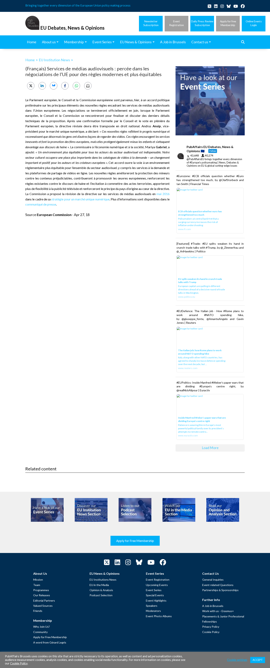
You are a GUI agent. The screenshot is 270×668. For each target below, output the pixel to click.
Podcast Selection (101, 595)
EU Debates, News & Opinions (72, 28)
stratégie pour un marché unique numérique (80, 199)
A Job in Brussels (212, 606)
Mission (38, 579)
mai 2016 (163, 194)
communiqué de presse (40, 204)
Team (36, 585)
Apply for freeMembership (228, 23)
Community (40, 632)
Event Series (153, 590)
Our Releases (41, 595)
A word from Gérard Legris (49, 642)
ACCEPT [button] (258, 659)
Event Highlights (156, 600)
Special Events (155, 595)
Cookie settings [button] (237, 659)
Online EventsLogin (254, 23)
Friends (37, 610)
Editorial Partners (44, 600)
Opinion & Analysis (101, 590)
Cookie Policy (210, 632)
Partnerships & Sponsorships (220, 590)
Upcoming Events (157, 585)
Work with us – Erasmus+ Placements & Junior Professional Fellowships (223, 616)
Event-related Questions (217, 585)
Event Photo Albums (159, 616)
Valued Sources (43, 605)
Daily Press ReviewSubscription (202, 23)
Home (30, 60)
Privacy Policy (210, 626)
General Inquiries (213, 579)
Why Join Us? (41, 626)
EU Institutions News (103, 579)
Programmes (41, 590)
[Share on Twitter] (30, 85)
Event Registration (157, 579)
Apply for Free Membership (135, 541)
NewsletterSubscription (151, 23)
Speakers (151, 605)
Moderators (153, 610)
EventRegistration (176, 23)
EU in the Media (99, 585)
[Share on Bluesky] (53, 85)
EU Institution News (54, 60)
